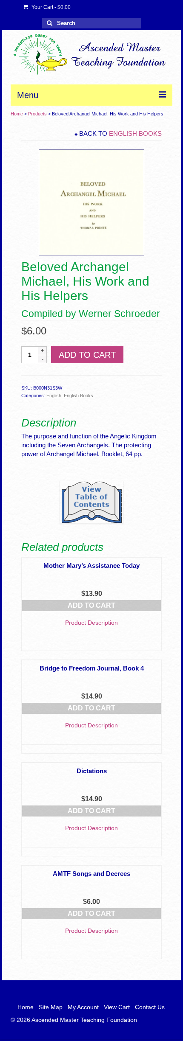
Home (17, 113)
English (53, 395)
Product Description (91, 622)
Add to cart (87, 354)
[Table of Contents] (91, 502)
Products (37, 113)
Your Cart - (50, 7)
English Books (135, 133)
